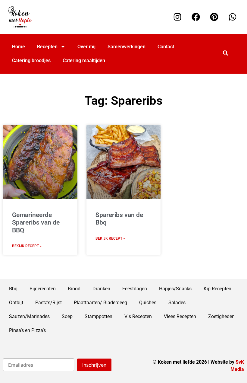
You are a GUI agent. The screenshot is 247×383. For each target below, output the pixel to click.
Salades (177, 302)
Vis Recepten (138, 316)
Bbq (13, 289)
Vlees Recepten (180, 316)
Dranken (101, 289)
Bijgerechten (43, 289)
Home (18, 46)
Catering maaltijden (84, 60)
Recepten (47, 46)
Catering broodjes (31, 60)
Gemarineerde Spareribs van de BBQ (36, 222)
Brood (74, 289)
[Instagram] (177, 16)
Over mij (86, 46)
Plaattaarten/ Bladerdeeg (100, 302)
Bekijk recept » (27, 246)
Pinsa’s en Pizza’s (27, 330)
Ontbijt (16, 302)
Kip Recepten (217, 289)
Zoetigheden (221, 316)
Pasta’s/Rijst (48, 302)
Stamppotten (98, 316)
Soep (67, 316)
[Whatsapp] (232, 16)
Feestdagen (134, 289)
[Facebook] (195, 16)
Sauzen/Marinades (29, 316)
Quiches (147, 302)
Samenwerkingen (126, 46)
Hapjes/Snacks (175, 289)
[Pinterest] (214, 16)
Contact (166, 46)
